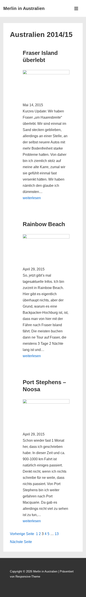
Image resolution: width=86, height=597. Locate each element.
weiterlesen (32, 198)
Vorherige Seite (22, 534)
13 (57, 534)
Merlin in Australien (24, 8)
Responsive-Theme (27, 576)
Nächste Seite (21, 542)
